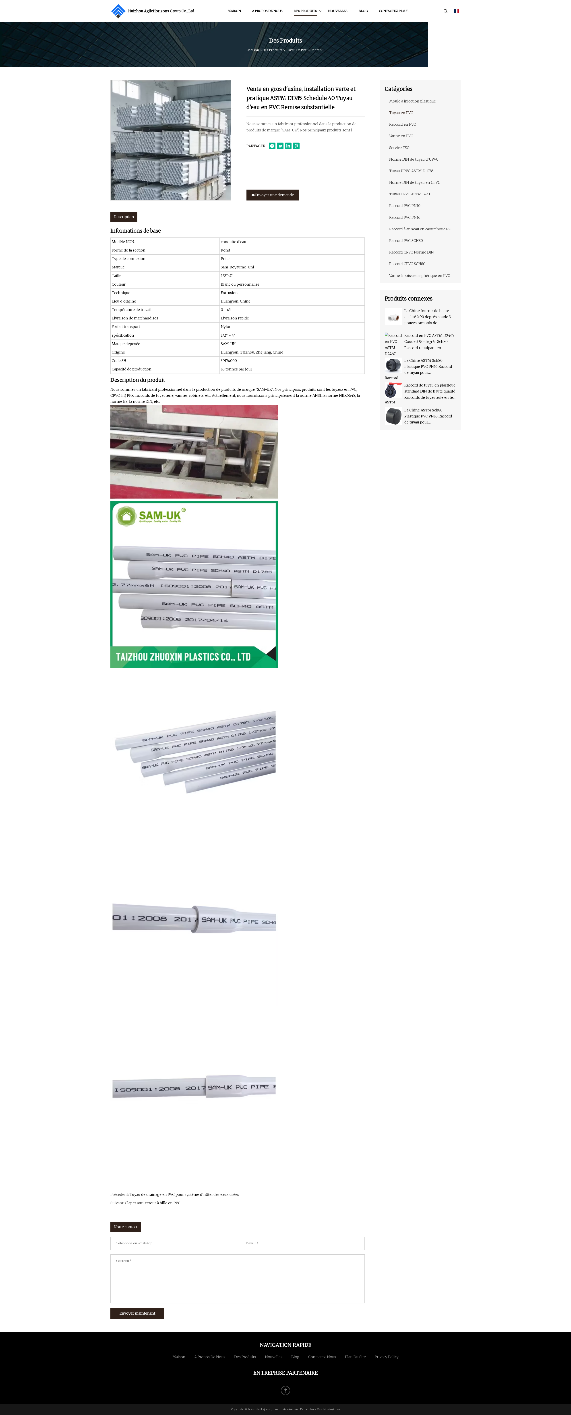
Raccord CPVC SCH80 (407, 264)
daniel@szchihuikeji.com (324, 1409)
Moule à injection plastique (412, 101)
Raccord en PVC (402, 124)
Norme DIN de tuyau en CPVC (414, 182)
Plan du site (355, 1357)
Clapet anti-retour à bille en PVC (152, 1203)
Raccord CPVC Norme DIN (411, 252)
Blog (363, 11)
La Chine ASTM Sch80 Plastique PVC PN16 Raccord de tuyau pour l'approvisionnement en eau (428, 367)
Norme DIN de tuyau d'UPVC (414, 159)
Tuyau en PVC (296, 50)
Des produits (305, 11)
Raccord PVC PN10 (404, 205)
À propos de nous (267, 11)
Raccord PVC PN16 (404, 217)
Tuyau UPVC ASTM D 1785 (411, 171)
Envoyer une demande (274, 195)
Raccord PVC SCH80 (406, 240)
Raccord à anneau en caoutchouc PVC (421, 229)
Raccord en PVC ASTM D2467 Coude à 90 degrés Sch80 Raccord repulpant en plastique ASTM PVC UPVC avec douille (429, 342)
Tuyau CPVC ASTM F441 (409, 194)
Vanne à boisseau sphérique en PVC (419, 275)
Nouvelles (338, 11)
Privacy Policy (387, 1357)
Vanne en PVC (401, 136)
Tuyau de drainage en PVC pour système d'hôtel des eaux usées (184, 1194)
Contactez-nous (393, 11)
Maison (234, 11)
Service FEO (399, 147)
